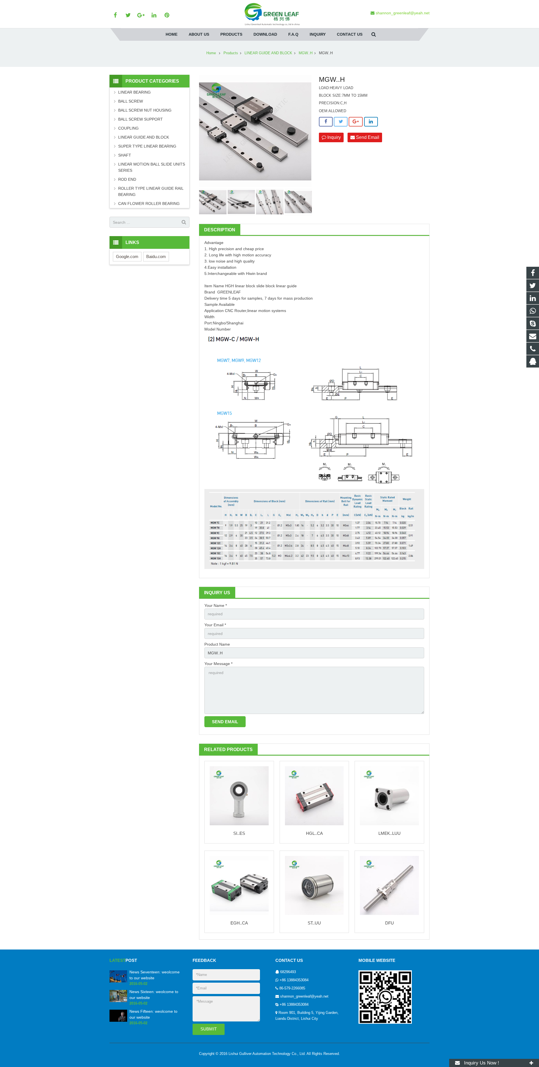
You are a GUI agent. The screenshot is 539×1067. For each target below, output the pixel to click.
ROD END (127, 179)
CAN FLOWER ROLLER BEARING (149, 203)
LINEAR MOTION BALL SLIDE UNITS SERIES (151, 167)
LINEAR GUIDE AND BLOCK (268, 53)
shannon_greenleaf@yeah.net (304, 996)
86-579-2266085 (292, 988)
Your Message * (218, 663)
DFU (389, 923)
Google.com (127, 256)
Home (211, 53)
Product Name (217, 644)
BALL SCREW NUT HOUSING (145, 110)
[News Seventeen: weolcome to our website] (118, 981)
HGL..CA (314, 833)
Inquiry (333, 137)
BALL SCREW (130, 101)
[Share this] (326, 121)
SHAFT (124, 155)
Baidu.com (156, 256)
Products (230, 53)
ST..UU (314, 923)
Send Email (367, 137)
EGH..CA (239, 923)
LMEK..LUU (389, 833)
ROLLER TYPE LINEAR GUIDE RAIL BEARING (150, 191)
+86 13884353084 (294, 980)
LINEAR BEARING (134, 92)
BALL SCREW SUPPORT (140, 119)
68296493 (288, 972)
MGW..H (305, 53)
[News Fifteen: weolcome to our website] (118, 1021)
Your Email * (215, 625)
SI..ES (239, 833)
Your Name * (215, 605)
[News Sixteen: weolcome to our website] (118, 1001)
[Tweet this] (341, 121)
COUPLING (128, 128)
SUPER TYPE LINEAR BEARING (147, 146)
